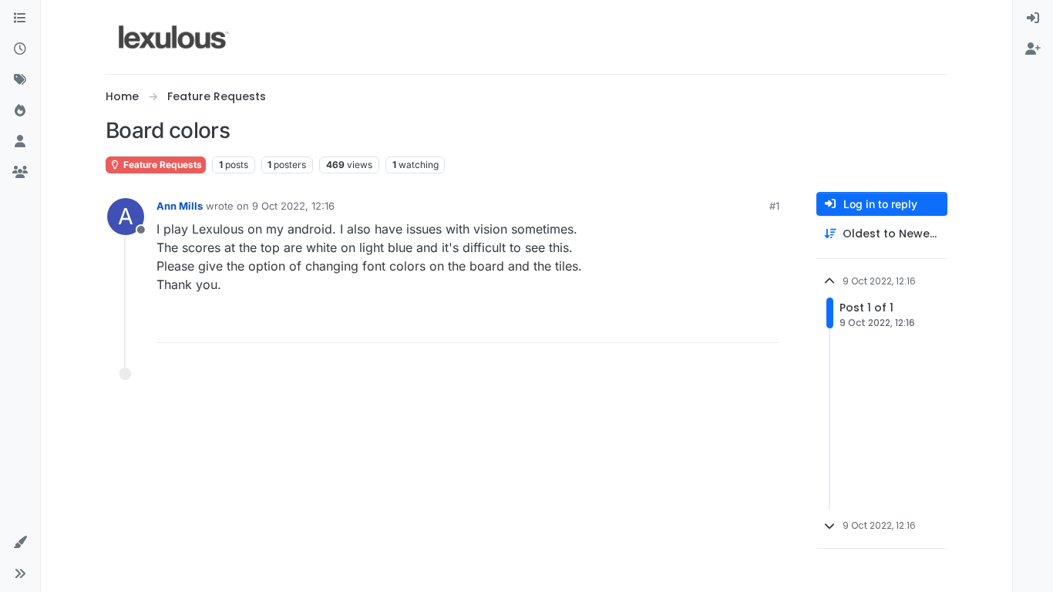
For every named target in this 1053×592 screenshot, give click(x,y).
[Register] (1033, 49)
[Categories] (20, 18)
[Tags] (20, 80)
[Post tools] (766, 324)
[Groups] (20, 172)
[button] (20, 542)
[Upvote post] (708, 324)
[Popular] (20, 111)
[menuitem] (1033, 18)
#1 (774, 206)
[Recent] (20, 49)
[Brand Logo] (174, 37)
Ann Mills (179, 206)
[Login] (1033, 18)
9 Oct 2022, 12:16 (293, 206)
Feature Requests (161, 164)
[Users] (20, 142)
